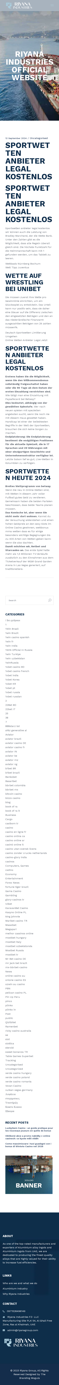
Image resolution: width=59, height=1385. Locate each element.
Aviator (9, 734)
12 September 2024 (16, 138)
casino (9, 827)
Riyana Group (28, 1370)
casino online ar (15, 840)
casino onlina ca (15, 836)
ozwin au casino (15, 984)
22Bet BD (10, 704)
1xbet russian (13, 696)
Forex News (12, 882)
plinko (9, 1005)
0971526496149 (16, 1311)
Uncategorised (14, 1064)
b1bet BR (10, 768)
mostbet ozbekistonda (18, 946)
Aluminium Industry (15, 1288)
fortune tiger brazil (16, 886)
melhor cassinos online (19, 933)
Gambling (11, 895)
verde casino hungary (18, 1073)
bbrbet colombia (15, 785)
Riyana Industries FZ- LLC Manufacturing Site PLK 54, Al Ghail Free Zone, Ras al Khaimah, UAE (27, 1320)
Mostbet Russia (14, 950)
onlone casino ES (15, 979)
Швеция (9, 1111)
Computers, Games (17, 865)
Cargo (8, 819)
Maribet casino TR (16, 920)
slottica (9, 1043)
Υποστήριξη (11, 1102)
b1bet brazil (12, 772)
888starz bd (12, 726)
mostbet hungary (15, 937)
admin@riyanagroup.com (22, 1330)
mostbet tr (11, 954)
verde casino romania (18, 1081)
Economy (11, 874)
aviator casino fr (15, 747)
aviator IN (11, 751)
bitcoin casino (13, 793)
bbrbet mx (11, 789)
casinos (9, 861)
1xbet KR (10, 683)
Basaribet (11, 781)
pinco (8, 1001)
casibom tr (11, 823)
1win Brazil (11, 633)
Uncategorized (14, 1068)
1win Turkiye (13, 654)
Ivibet (8, 903)
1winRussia (12, 662)
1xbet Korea (12, 679)
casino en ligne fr (15, 831)
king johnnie (12, 916)
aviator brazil (13, 738)
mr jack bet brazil (16, 963)
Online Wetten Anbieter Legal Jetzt (26, 340)
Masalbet (10, 924)
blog (8, 802)
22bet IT (10, 709)
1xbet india (11, 675)
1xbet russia (12, 692)
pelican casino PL (16, 992)
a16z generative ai (16, 730)
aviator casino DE (15, 743)
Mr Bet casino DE (15, 958)
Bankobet (11, 776)
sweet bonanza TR (16, 1051)
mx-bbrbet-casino (16, 967)
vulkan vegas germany (19, 1090)
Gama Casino (13, 891)
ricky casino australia (18, 1030)
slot (7, 1039)
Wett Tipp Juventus (17, 267)
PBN (7, 988)
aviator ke (11, 755)
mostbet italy (13, 941)
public (9, 1018)
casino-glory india (16, 857)
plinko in (10, 1009)
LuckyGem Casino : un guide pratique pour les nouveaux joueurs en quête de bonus (29, 1129)
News (8, 971)
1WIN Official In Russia (18, 649)
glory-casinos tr (14, 899)
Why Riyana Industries (16, 1293)
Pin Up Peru (12, 996)
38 (6, 717)
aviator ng (11, 764)
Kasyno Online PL (15, 912)
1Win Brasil (12, 628)
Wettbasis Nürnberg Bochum (22, 263)
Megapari (11, 929)
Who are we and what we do (20, 1283)
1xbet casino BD (14, 666)
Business (10, 814)
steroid (9, 1047)
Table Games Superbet (19, 1056)
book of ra (11, 806)
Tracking (10, 1060)
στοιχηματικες (12, 1098)
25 (6, 713)
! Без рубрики (12, 620)
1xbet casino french (17, 671)
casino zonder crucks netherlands (26, 853)
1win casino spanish (17, 637)
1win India (11, 645)
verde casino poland (17, 1077)
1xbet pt (10, 688)
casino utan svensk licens (20, 848)
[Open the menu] (52, 5)
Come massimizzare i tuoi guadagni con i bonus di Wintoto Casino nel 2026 (28, 1145)
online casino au (15, 975)
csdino (9, 869)
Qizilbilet (10, 1022)
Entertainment (14, 878)
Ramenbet (11, 1026)
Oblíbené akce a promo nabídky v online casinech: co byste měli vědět (27, 1137)
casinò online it (14, 844)
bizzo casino (12, 798)
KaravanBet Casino (16, 908)
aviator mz (11, 759)
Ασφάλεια (10, 1094)
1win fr (9, 641)
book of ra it (12, 810)
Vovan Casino (13, 1085)
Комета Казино (13, 1106)
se (6, 1035)
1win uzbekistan (15, 658)
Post (8, 1013)
